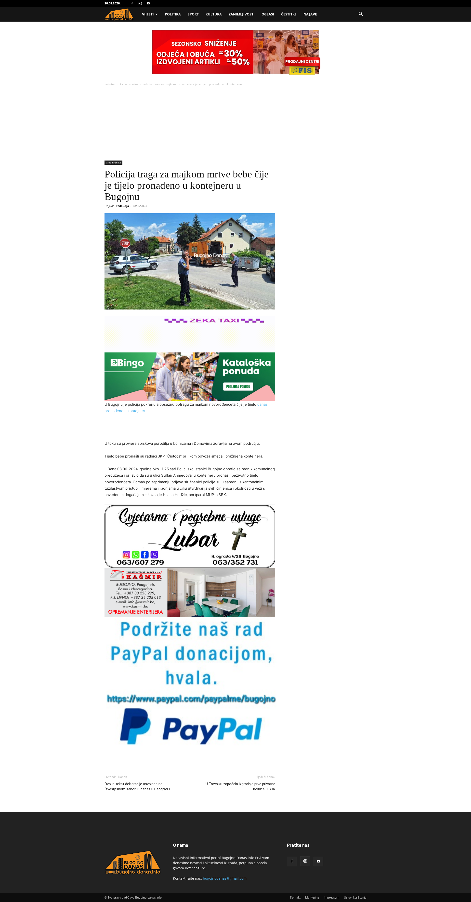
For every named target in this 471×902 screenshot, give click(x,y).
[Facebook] (132, 3)
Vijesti (148, 14)
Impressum (331, 897)
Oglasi (268, 14)
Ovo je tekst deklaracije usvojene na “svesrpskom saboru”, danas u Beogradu (137, 786)
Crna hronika (129, 84)
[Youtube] (148, 3)
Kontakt (295, 897)
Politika (173, 14)
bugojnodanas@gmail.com (225, 878)
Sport (193, 14)
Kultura (214, 14)
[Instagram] (140, 3)
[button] (360, 14)
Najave (310, 14)
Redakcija (122, 206)
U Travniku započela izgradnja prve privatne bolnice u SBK (240, 786)
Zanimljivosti (242, 14)
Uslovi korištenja (355, 897)
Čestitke (289, 14)
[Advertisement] (235, 123)
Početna (110, 84)
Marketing (312, 897)
